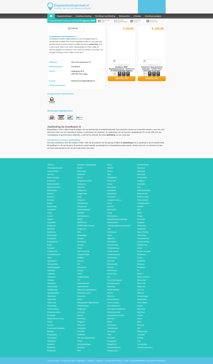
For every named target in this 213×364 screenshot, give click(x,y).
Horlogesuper (82, 206)
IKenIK (49, 322)
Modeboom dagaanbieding (86, 165)
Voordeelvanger (142, 296)
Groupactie (81, 200)
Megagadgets (82, 235)
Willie (79, 232)
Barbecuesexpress (54, 187)
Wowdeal (80, 238)
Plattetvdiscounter (53, 312)
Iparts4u (50, 325)
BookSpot (140, 325)
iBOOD (79, 219)
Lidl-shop (140, 290)
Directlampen (52, 235)
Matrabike (50, 344)
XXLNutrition (111, 232)
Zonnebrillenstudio (53, 254)
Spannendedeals (53, 293)
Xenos (109, 203)
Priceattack (51, 315)
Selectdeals (51, 283)
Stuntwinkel (111, 197)
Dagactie (91, 361)
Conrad (49, 216)
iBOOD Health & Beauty (86, 226)
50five (139, 322)
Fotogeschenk (52, 251)
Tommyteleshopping (114, 280)
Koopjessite (81, 229)
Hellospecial (141, 226)
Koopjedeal (141, 261)
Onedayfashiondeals (84, 181)
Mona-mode (141, 283)
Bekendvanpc (52, 190)
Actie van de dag (53, 361)
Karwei (139, 319)
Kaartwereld (111, 190)
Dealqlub (140, 206)
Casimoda (110, 261)
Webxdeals (141, 171)
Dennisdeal (141, 174)
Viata (109, 335)
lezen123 (110, 206)
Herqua (79, 341)
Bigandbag (111, 286)
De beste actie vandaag (113, 361)
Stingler (140, 216)
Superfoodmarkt (83, 286)
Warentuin (110, 296)
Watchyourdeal (52, 264)
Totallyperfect (112, 177)
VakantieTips (111, 194)
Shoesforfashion (143, 165)
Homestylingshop (113, 283)
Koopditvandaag (83, 277)
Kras (109, 277)
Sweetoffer (51, 270)
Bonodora (50, 200)
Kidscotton (81, 325)
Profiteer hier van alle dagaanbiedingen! (72, 8)
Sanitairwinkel (112, 258)
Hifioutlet (110, 267)
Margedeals (51, 341)
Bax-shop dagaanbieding (86, 338)
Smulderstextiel (112, 251)
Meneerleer (141, 267)
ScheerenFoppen (83, 254)
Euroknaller (141, 219)
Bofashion (50, 197)
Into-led (139, 306)
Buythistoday (52, 206)
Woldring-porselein (143, 190)
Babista (140, 274)
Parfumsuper (51, 306)
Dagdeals (99, 361)
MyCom (80, 177)
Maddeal (80, 258)
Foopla (109, 184)
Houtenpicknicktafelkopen (116, 309)
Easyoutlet (111, 338)
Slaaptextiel (141, 229)
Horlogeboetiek (82, 203)
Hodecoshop (141, 235)
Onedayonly (81, 184)
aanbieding (59, 143)
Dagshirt (50, 219)
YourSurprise (111, 325)
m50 (138, 328)
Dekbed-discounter (84, 293)
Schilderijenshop (113, 248)
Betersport (141, 264)
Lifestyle (137, 16)
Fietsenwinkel (142, 177)
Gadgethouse (82, 190)
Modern (80, 168)
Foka (109, 229)
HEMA (139, 213)
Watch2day (141, 309)
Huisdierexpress (83, 216)
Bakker (109, 322)
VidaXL (79, 274)
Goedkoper (81, 335)
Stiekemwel (51, 296)
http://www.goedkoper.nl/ (81, 62)
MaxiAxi (110, 293)
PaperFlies (81, 187)
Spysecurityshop (83, 251)
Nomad (139, 248)
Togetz (109, 235)
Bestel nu (121, 78)
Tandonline (51, 274)
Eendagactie (51, 238)
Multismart (81, 174)
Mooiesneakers (112, 222)
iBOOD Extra (82, 222)
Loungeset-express (114, 200)
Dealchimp (51, 229)
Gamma (140, 315)
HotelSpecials (112, 270)
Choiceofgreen (142, 302)
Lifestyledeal (51, 338)
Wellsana (140, 293)
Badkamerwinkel (53, 184)
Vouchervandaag (143, 242)
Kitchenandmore (113, 299)
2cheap (139, 258)
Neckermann (81, 242)
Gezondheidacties (113, 306)
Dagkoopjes (81, 361)
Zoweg (109, 213)
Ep (138, 270)
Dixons (79, 248)
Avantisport (51, 181)
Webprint (110, 168)
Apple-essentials (53, 177)
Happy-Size (141, 286)
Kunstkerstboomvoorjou (115, 315)
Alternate (50, 174)
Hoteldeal (80, 213)
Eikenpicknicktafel (113, 312)
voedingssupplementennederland (119, 226)
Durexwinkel (111, 187)
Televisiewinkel (142, 200)
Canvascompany (113, 302)
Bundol (49, 203)
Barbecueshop (142, 194)
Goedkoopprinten (83, 283)
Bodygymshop (142, 331)
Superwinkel (51, 299)
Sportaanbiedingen (83, 344)
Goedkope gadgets (153, 16)
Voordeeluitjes (142, 344)
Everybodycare (52, 242)
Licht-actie (81, 312)
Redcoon (80, 261)
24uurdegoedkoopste (54, 168)
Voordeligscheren (143, 203)
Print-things (81, 319)
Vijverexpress (52, 261)
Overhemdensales (113, 254)
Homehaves (141, 254)
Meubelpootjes (112, 264)
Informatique (111, 242)
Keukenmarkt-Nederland (55, 328)
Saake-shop (51, 302)
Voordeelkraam (112, 328)
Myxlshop (110, 319)
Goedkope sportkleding (105, 16)
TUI (78, 280)
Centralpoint (51, 210)
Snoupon (80, 270)
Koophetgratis (52, 335)
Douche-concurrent (144, 251)
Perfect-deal (111, 181)
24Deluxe (50, 165)
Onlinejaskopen (112, 351)
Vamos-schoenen (143, 277)
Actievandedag (52, 171)
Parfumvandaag (53, 309)
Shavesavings (52, 286)
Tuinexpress (51, 277)
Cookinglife (141, 184)
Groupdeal (140, 222)
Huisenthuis (81, 296)
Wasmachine (111, 210)
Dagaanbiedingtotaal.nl (71, 5)
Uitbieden (50, 280)
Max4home (51, 347)
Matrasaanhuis (112, 216)
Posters (110, 171)
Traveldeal (141, 335)
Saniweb (140, 338)
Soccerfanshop (112, 245)
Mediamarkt (51, 351)
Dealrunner (141, 168)
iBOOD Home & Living (55, 319)
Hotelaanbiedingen (83, 210)
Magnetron (111, 238)
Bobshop (50, 194)
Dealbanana (51, 226)
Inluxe (109, 165)
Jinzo (109, 174)
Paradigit (80, 245)
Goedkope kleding (83, 16)
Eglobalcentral (142, 245)
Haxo (139, 187)
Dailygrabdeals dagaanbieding (87, 302)
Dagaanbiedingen (64, 16)
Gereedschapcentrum (144, 347)
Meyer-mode (141, 280)
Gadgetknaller (82, 194)
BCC (79, 264)
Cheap (49, 213)
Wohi (79, 351)
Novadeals (81, 347)
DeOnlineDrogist (83, 306)
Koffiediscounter (143, 197)
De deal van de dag (67, 361)
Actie (139, 341)
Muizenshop (81, 171)
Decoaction (111, 331)
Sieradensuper (52, 290)
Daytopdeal (51, 222)
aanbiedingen (113, 132)
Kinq (138, 210)
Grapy (79, 197)
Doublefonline (142, 299)
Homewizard (81, 267)
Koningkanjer (111, 341)
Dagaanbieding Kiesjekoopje (117, 219)
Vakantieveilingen (53, 267)
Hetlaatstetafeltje (113, 290)
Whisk (49, 258)
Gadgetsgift (81, 309)
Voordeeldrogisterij (113, 347)
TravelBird (81, 331)
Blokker (80, 299)
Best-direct (141, 312)
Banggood (80, 322)
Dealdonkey (51, 232)
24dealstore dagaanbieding (86, 290)
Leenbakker (81, 328)
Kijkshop (50, 331)
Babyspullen (124, 16)
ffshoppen (50, 248)
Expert (49, 245)
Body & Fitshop (142, 232)
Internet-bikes (112, 274)
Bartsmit (80, 315)
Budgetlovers (112, 344)
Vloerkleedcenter (143, 238)
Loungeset (141, 181)
